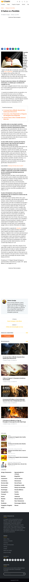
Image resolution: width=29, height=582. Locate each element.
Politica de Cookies (8, 550)
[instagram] (19, 1)
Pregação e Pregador (16, 4)
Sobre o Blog (6, 539)
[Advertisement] (14, 33)
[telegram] (5, 560)
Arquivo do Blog (7, 552)
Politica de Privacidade (9, 544)
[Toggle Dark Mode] (22, 2)
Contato (5, 548)
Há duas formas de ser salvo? (15, 166)
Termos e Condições (8, 540)
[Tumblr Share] (13, 49)
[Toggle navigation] (27, 2)
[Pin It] (7, 49)
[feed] (7, 560)
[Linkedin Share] (10, 49)
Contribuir (6, 542)
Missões (23, 4)
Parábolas (3, 4)
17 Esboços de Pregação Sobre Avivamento (18, 457)
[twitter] (21, 560)
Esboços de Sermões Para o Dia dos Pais (17, 464)
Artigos (8, 4)
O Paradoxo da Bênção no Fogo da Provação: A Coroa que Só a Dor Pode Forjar (14, 421)
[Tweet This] (5, 49)
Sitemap (5, 546)
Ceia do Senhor (11, 449)
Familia (9, 435)
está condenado (8, 71)
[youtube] (15, 560)
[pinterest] (13, 560)
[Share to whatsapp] (16, 49)
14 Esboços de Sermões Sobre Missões (17, 443)
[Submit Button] (23, 574)
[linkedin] (10, 560)
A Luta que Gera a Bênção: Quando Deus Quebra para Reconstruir (14, 357)
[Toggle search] (24, 1)
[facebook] (17, 1)
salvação (18, 228)
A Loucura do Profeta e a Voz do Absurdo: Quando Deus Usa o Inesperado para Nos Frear (14, 401)
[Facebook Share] (2, 49)
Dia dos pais (10, 462)
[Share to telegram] (18, 49)
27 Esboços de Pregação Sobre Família (17, 437)
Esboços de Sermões (18, 449)
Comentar (8, 336)
